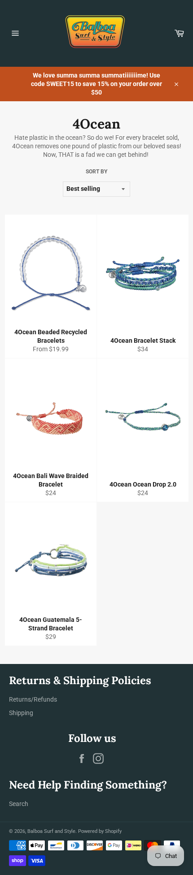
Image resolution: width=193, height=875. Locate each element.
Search (18, 803)
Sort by (96, 171)
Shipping (21, 712)
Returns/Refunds (33, 699)
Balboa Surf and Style (51, 831)
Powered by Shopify (100, 831)
